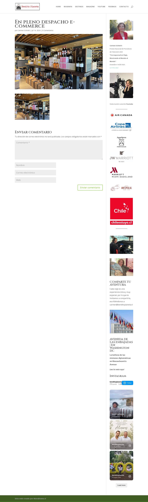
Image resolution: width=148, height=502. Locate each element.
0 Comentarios (47, 30)
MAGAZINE (90, 7)
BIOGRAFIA (68, 7)
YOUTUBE (101, 7)
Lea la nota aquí (117, 369)
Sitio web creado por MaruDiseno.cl (30, 498)
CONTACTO (124, 7)
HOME (58, 7)
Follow (129, 383)
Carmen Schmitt (24, 30)
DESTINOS (79, 7)
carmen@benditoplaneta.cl (121, 304)
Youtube (129, 104)
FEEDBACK (112, 7)
